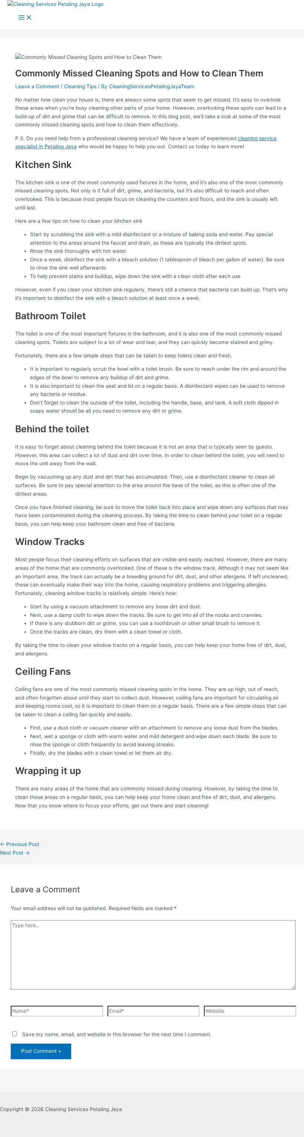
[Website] (250, 1012)
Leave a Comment (37, 86)
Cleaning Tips (80, 86)
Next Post (15, 853)
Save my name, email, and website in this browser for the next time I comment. (117, 1034)
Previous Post (19, 844)
